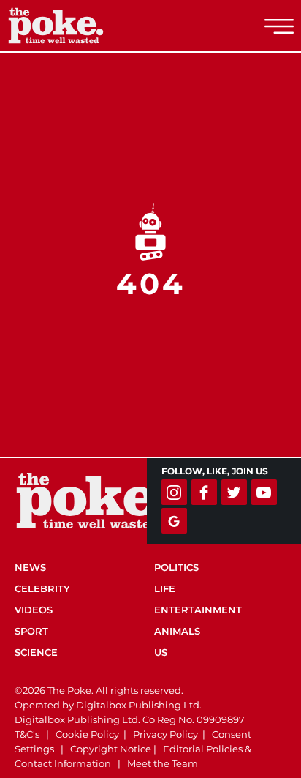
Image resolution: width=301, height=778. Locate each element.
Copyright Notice (110, 749)
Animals (177, 631)
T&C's (27, 734)
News (30, 567)
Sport (31, 631)
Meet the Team (162, 763)
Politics (176, 567)
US (160, 652)
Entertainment (198, 610)
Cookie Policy (87, 734)
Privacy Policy (165, 734)
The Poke (91, 25)
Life (164, 588)
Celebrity (42, 588)
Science (36, 652)
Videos (34, 610)
